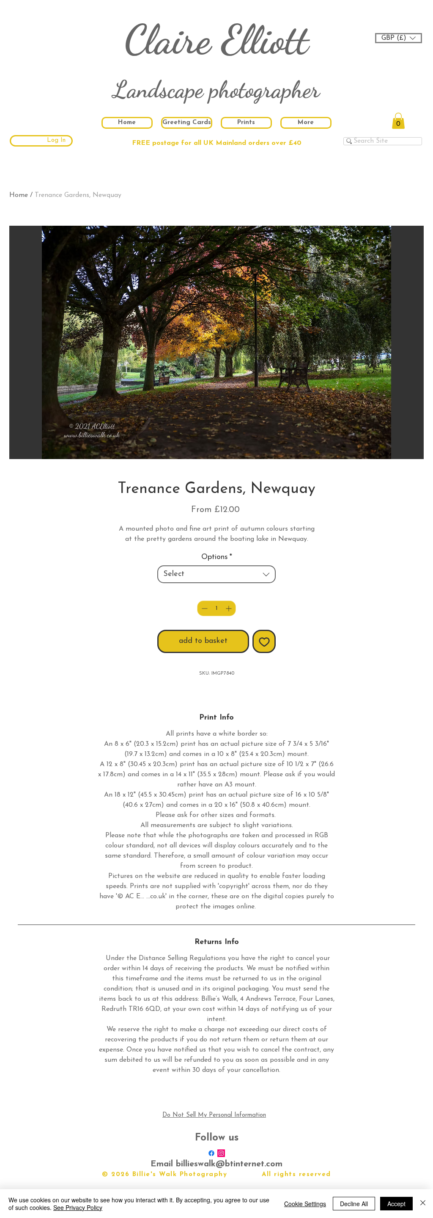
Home (18, 195)
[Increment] (229, 608)
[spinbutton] (216, 608)
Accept (396, 1203)
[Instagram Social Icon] (221, 1153)
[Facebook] (211, 1153)
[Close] (423, 1203)
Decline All (354, 1203)
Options (216, 557)
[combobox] (216, 574)
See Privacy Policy (77, 1207)
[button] (398, 38)
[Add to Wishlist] (264, 641)
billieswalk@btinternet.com (229, 1164)
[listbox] (398, 38)
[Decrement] (203, 608)
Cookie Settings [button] (305, 1203)
